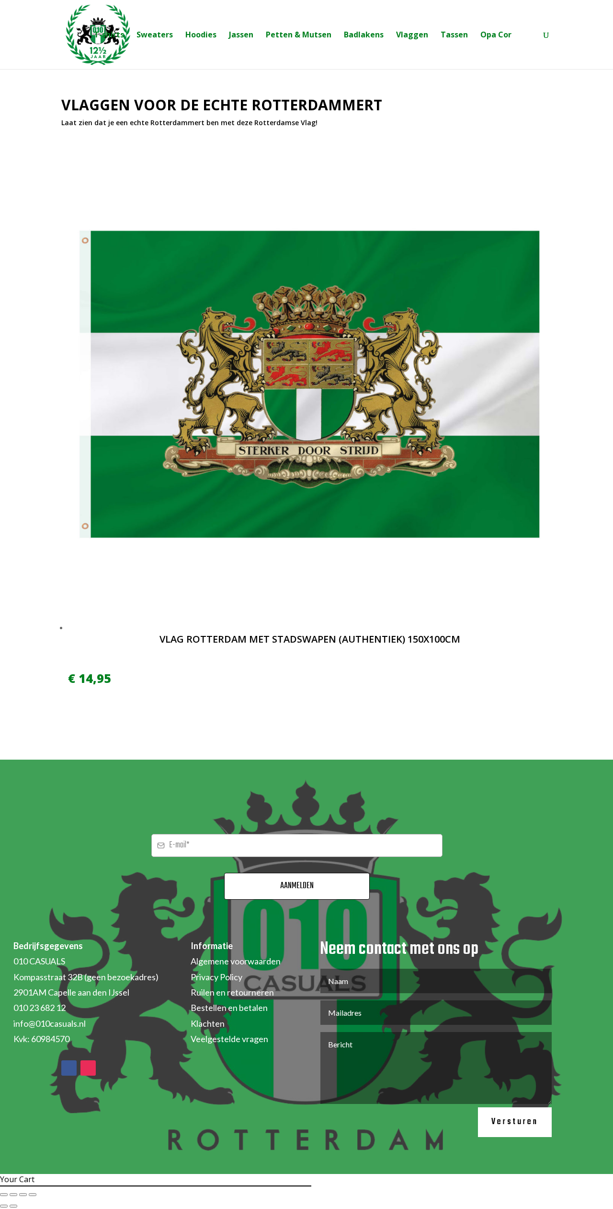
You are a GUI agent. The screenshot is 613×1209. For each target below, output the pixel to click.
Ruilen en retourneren (232, 992)
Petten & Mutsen (298, 35)
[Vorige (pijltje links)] (4, 1206)
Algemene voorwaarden (236, 961)
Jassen (241, 35)
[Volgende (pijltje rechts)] (13, 1206)
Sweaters (154, 35)
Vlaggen (412, 35)
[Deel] (23, 1194)
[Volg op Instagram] (88, 1068)
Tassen (454, 35)
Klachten (208, 1023)
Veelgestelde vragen (229, 1038)
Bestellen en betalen (229, 1007)
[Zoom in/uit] (4, 1194)
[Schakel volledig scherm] (13, 1194)
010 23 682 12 (39, 1007)
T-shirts (109, 35)
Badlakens (364, 35)
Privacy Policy (216, 977)
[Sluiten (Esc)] (32, 1194)
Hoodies (200, 35)
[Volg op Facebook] (69, 1068)
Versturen (514, 1122)
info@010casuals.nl (49, 1023)
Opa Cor (495, 35)
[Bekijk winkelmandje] (527, 35)
